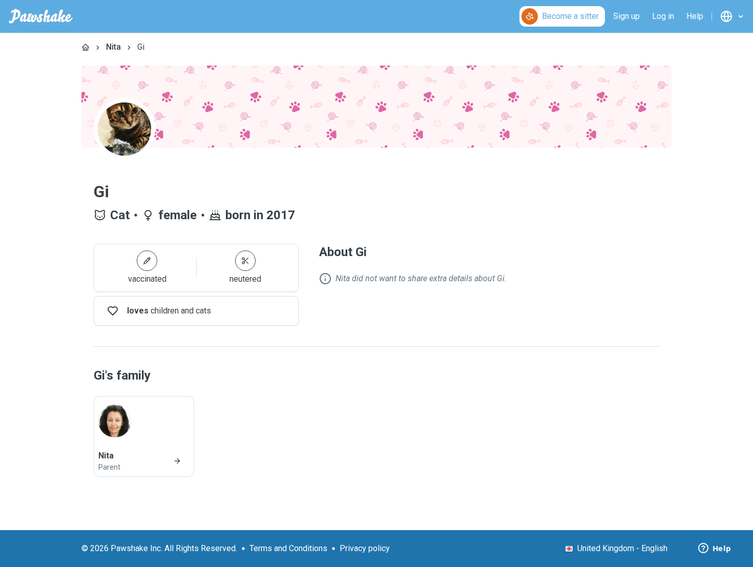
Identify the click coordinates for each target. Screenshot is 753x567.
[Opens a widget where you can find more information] (714, 549)
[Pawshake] (40, 16)
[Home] (85, 47)
